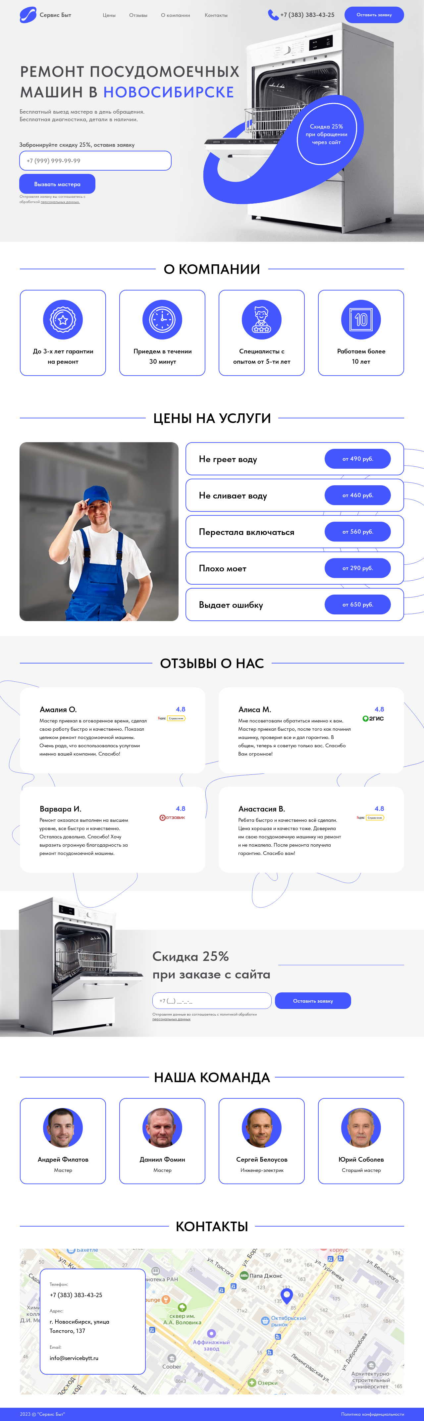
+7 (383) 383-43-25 (307, 14)
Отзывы (138, 15)
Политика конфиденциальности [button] (372, 1414)
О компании (175, 15)
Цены (109, 15)
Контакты (216, 15)
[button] (374, 15)
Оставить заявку (313, 1001)
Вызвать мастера (57, 184)
